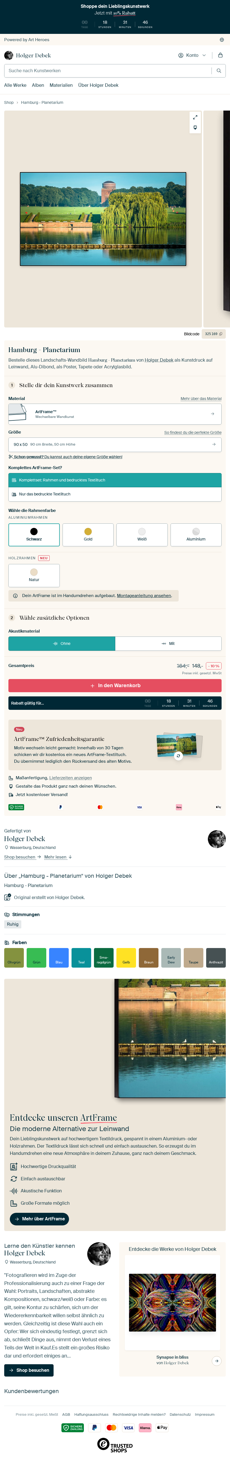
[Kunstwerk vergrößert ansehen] (193, 117)
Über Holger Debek (98, 85)
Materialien (61, 85)
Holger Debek (33, 55)
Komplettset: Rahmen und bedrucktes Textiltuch (62, 480)
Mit (172, 643)
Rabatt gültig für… (114, 702)
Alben (38, 85)
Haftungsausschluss (91, 1414)
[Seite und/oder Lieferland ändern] (222, 40)
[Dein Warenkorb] (220, 55)
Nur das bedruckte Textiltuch (44, 494)
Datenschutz (180, 1414)
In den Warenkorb (119, 685)
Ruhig (13, 924)
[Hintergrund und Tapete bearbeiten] (193, 127)
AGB (66, 1414)
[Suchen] (218, 70)
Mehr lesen (56, 857)
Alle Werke (15, 85)
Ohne (65, 643)
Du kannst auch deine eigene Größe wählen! (68, 456)
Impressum (205, 1414)
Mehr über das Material (201, 398)
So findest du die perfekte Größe (193, 432)
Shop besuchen (20, 857)
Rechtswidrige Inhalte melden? (139, 1414)
